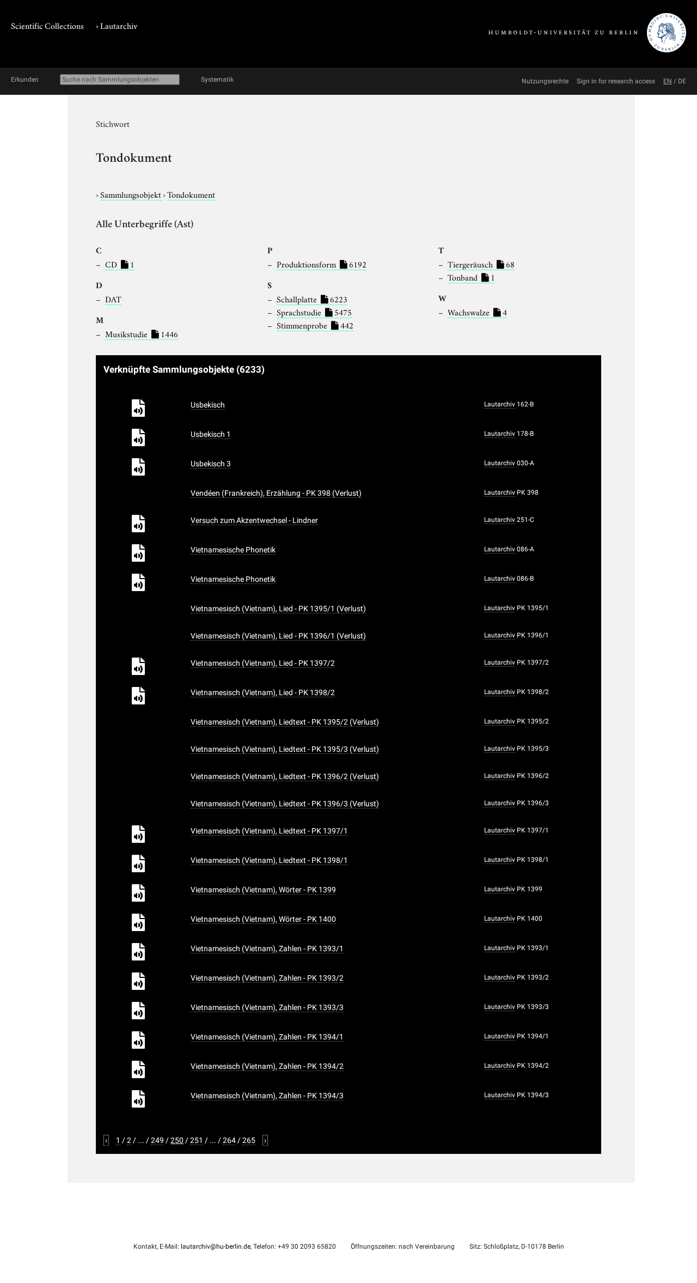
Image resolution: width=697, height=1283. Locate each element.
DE (682, 81)
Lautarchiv (118, 25)
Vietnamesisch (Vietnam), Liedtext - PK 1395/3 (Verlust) (285, 749)
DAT (113, 299)
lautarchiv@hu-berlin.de (215, 1246)
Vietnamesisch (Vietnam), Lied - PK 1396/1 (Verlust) (278, 635)
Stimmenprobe (315, 325)
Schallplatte (312, 299)
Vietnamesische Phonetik (233, 549)
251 (196, 1140)
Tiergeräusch (481, 264)
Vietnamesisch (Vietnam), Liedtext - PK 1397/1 (269, 830)
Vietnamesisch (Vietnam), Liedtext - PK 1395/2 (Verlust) (285, 721)
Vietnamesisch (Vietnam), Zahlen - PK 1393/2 (267, 978)
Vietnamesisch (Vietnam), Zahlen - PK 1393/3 (267, 1007)
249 (157, 1140)
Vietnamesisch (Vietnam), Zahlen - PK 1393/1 (267, 948)
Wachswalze (477, 312)
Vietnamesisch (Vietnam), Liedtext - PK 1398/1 (269, 860)
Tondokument (191, 194)
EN (667, 81)
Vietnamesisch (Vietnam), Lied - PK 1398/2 (263, 692)
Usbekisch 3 (211, 463)
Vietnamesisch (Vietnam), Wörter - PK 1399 (263, 889)
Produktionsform (321, 264)
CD (119, 264)
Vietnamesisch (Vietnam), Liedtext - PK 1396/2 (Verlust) (285, 776)
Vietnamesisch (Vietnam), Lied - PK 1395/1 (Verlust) (278, 608)
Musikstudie (141, 333)
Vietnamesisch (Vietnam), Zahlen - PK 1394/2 (267, 1066)
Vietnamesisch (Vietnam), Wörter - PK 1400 (263, 919)
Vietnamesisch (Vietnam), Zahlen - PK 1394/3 (267, 1095)
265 (248, 1140)
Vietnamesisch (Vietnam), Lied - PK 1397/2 (263, 663)
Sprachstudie (314, 312)
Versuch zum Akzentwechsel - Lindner (254, 520)
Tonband (471, 277)
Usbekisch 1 (211, 434)
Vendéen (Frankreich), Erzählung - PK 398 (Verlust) (276, 493)
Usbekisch (208, 404)
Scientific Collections (47, 25)
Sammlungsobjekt (131, 194)
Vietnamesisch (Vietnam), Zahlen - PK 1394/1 (267, 1036)
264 (229, 1140)
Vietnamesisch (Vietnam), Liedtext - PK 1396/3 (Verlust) (285, 803)
